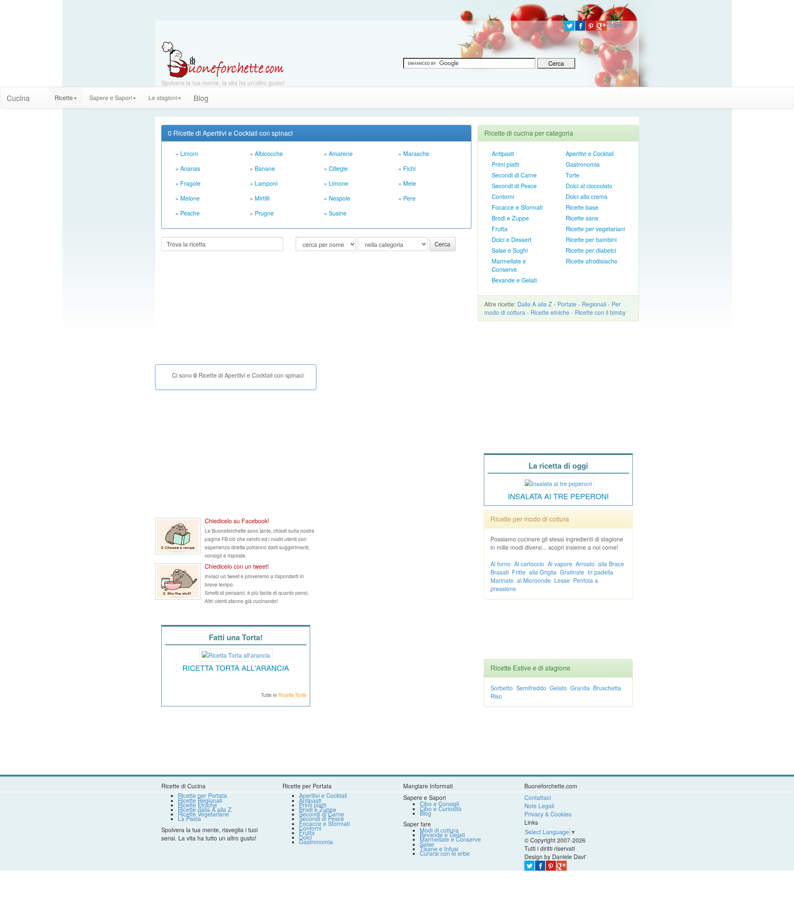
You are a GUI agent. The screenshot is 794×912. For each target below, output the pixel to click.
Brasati (499, 572)
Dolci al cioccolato (589, 186)
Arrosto (585, 564)
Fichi (409, 168)
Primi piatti (505, 164)
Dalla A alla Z (534, 304)
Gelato (558, 688)
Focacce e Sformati (517, 207)
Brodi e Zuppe (510, 218)
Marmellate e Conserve (509, 265)
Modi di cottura (439, 830)
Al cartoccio (529, 564)
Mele (409, 183)
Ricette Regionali (200, 800)
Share (614, 25)
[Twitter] (569, 26)
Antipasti (503, 153)
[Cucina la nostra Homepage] (42, 93)
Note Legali (539, 806)
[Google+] (602, 26)
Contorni (503, 196)
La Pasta (189, 818)
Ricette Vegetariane (203, 814)
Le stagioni (162, 97)
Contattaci (537, 797)
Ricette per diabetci (591, 250)
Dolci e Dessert (511, 239)
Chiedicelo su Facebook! (237, 521)
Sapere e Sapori (110, 97)
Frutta (499, 229)
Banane (265, 168)
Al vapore (560, 564)
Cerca (442, 244)
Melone (190, 198)
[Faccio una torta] (236, 654)
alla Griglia (543, 572)
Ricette (64, 97)
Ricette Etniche (197, 805)
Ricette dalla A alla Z (205, 809)
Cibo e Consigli (439, 803)
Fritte (519, 572)
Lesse (562, 580)
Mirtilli (262, 198)
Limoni (189, 153)
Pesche (190, 213)
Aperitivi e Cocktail (590, 153)
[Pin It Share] (591, 26)
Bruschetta (607, 688)
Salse (427, 844)
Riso (496, 696)
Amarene (341, 153)
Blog (425, 813)
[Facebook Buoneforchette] (178, 536)
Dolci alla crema (586, 196)
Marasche (416, 153)
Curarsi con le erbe (445, 853)
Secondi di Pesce (514, 186)
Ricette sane (582, 218)
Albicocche (269, 153)
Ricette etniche (550, 312)
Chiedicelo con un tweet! (237, 566)
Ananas (190, 168)
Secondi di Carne (514, 175)
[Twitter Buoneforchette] (178, 581)
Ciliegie (338, 168)
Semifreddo (531, 688)
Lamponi (266, 183)
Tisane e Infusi (439, 849)
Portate (566, 304)
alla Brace (611, 564)
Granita (580, 688)
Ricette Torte (292, 694)
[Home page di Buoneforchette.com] (356, 31)
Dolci (305, 837)
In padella (600, 572)
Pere (409, 198)
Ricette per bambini (591, 239)
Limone (338, 183)
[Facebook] (580, 26)
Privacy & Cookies (548, 814)
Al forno (500, 564)
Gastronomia (583, 164)
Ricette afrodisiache (591, 261)
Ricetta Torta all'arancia (235, 667)
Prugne (264, 213)
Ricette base (582, 207)
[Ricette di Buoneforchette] (222, 59)
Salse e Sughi (510, 250)
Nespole (339, 198)
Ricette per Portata (202, 795)
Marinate (502, 580)
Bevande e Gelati (514, 280)
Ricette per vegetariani (595, 229)
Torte (572, 175)
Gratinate (572, 572)
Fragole (190, 183)
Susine (338, 213)
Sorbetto (501, 688)
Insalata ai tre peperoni (558, 496)
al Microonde (534, 580)
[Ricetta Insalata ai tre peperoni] (558, 482)
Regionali (594, 304)
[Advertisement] (223, 311)
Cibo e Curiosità (441, 808)
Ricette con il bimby (600, 312)
